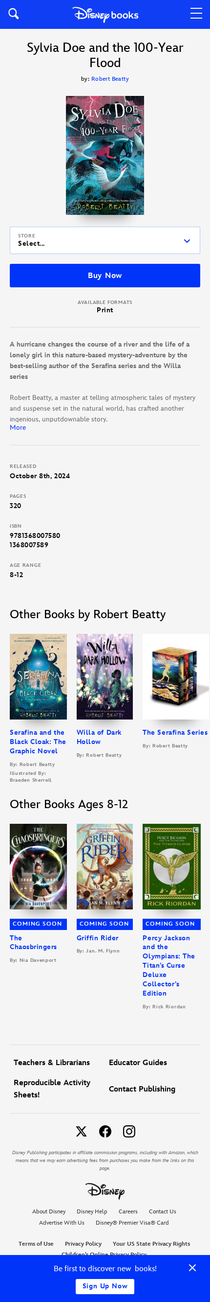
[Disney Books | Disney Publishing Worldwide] (105, 14)
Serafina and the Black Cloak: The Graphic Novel (38, 741)
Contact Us (162, 1211)
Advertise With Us (61, 1223)
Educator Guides (138, 1063)
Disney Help (92, 1211)
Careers (128, 1211)
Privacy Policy (83, 1244)
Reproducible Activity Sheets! (52, 1089)
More (18, 427)
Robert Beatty (110, 79)
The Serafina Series (175, 732)
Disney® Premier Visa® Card (132, 1223)
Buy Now (105, 275)
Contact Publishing (142, 1089)
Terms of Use (36, 1244)
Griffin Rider (98, 938)
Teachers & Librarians (52, 1063)
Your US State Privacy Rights (151, 1244)
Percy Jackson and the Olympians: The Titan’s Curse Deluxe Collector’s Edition (169, 966)
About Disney (48, 1211)
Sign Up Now (105, 1286)
